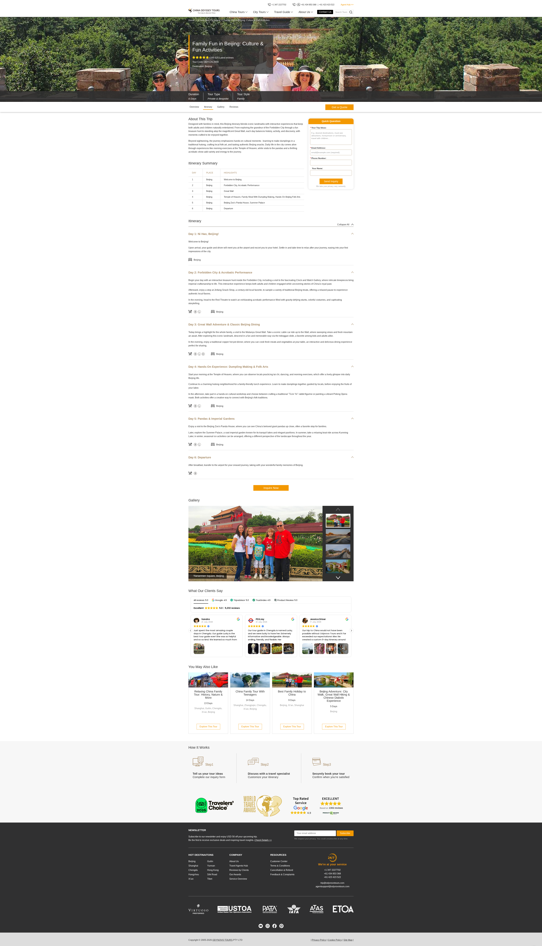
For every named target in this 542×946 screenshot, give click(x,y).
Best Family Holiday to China (292, 693)
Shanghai (193, 865)
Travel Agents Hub (238, 865)
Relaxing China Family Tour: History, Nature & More (208, 694)
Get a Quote (339, 107)
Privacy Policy (319, 940)
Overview (194, 107)
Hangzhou (193, 874)
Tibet (209, 879)
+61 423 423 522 (332, 877)
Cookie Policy (335, 940)
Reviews (234, 107)
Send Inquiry (331, 181)
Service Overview (238, 879)
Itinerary (208, 107)
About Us (234, 861)
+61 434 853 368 (332, 873)
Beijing (191, 861)
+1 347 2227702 (332, 870)
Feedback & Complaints (282, 874)
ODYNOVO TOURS (222, 940)
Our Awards (235, 874)
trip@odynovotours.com (332, 883)
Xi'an (191, 879)
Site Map (348, 940)
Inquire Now (271, 487)
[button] (219, 600)
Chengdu (193, 870)
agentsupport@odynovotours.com (332, 886)
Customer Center (278, 861)
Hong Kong (213, 870)
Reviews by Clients (239, 870)
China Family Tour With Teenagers (250, 693)
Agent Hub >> (347, 5)
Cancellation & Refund (281, 870)
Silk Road (212, 874)
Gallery (220, 107)
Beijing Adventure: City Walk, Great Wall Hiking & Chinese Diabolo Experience (334, 696)
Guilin (210, 861)
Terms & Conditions (280, 865)
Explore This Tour (208, 726)
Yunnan (211, 865)
